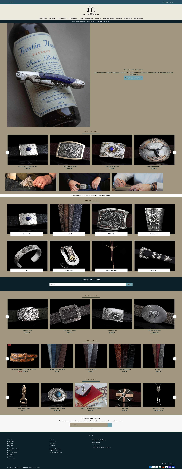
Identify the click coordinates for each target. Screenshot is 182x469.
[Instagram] (91, 429)
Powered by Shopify (34, 467)
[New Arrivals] (27, 219)
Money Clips (128, 18)
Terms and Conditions (56, 452)
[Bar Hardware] (155, 219)
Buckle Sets (73, 18)
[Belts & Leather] (70, 219)
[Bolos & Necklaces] (112, 256)
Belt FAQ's (52, 443)
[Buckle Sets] (155, 256)
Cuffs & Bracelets (108, 18)
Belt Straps (52, 18)
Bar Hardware (138, 18)
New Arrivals (43, 18)
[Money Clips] (70, 256)
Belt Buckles (63, 18)
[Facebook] (89, 435)
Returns (52, 447)
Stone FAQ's (53, 445)
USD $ (166, 2)
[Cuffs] (27, 256)
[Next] (174, 152)
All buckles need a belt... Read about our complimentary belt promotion (90, 195)
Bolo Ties (98, 18)
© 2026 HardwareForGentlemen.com (17, 467)
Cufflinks (119, 18)
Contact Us (53, 441)
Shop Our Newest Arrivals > (133, 78)
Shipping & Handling (55, 449)
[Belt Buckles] (112, 219)
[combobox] (35, 2)
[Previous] (7, 152)
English (164, 463)
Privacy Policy (54, 450)
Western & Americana (86, 18)
